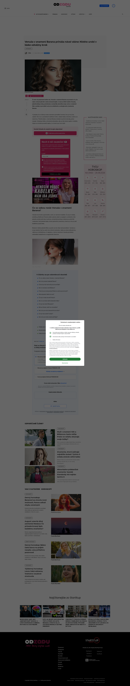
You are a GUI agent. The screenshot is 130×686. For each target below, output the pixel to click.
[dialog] (65, 343)
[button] (65, 340)
